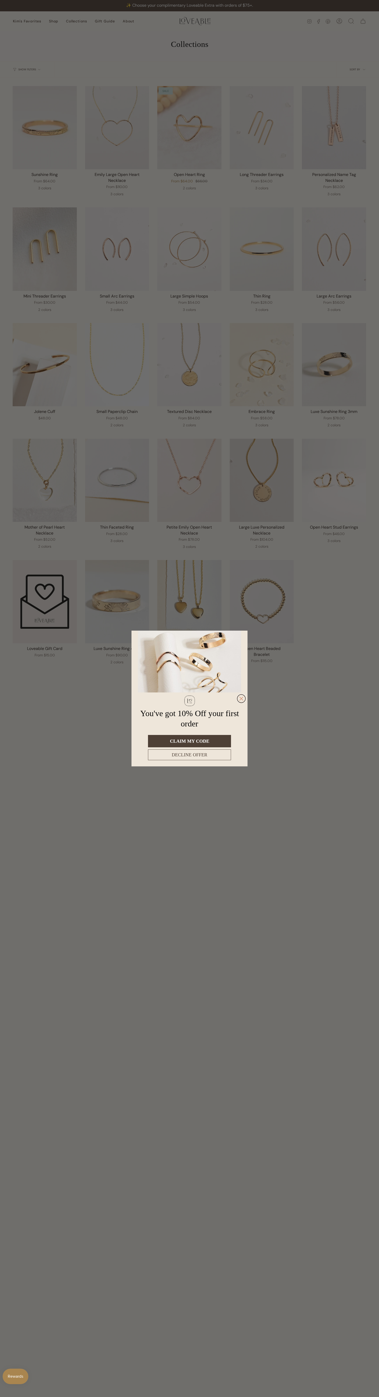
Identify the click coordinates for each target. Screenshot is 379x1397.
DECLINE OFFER (189, 754)
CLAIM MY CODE (189, 741)
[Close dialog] (241, 699)
